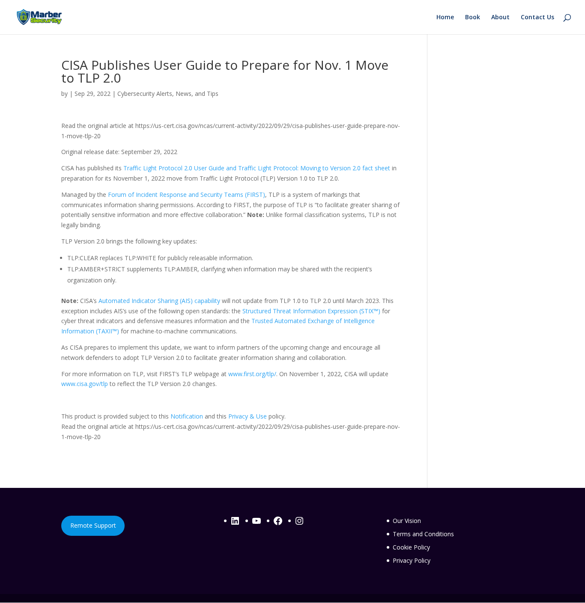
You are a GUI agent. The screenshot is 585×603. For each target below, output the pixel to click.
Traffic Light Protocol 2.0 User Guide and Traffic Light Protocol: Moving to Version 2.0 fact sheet (256, 168)
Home (445, 17)
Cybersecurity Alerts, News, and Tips (167, 93)
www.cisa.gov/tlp (84, 384)
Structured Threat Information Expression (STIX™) (311, 311)
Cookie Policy (411, 547)
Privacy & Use (247, 416)
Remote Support (93, 525)
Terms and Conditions (423, 534)
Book (472, 17)
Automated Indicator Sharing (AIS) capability (159, 301)
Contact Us (537, 17)
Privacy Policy (411, 560)
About (500, 17)
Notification (186, 416)
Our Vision (407, 521)
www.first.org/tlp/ (252, 374)
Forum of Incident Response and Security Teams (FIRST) (186, 194)
